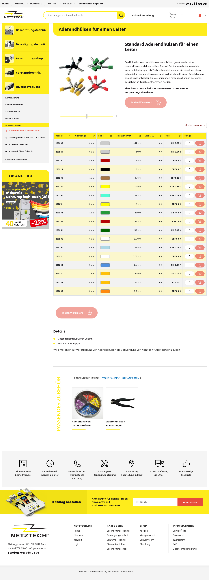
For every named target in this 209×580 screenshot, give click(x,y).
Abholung (145, 544)
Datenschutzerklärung (185, 548)
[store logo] (22, 14)
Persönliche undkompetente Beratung (77, 475)
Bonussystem (147, 539)
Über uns (78, 535)
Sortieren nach (194, 125)
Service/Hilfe (179, 530)
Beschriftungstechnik (118, 530)
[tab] (59, 333)
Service (67, 3)
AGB (175, 544)
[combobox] (84, 15)
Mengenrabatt (147, 535)
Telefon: (191, 4)
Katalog (19, 3)
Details (59, 332)
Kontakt (52, 3)
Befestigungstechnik (118, 535)
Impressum (179, 539)
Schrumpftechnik (116, 539)
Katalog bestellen (66, 502)
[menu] (25, 93)
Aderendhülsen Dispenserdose (81, 423)
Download (36, 3)
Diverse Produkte (116, 544)
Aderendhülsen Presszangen (115, 423)
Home (5, 3)
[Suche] (121, 15)
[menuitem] (25, 30)
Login (76, 544)
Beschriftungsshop (117, 548)
